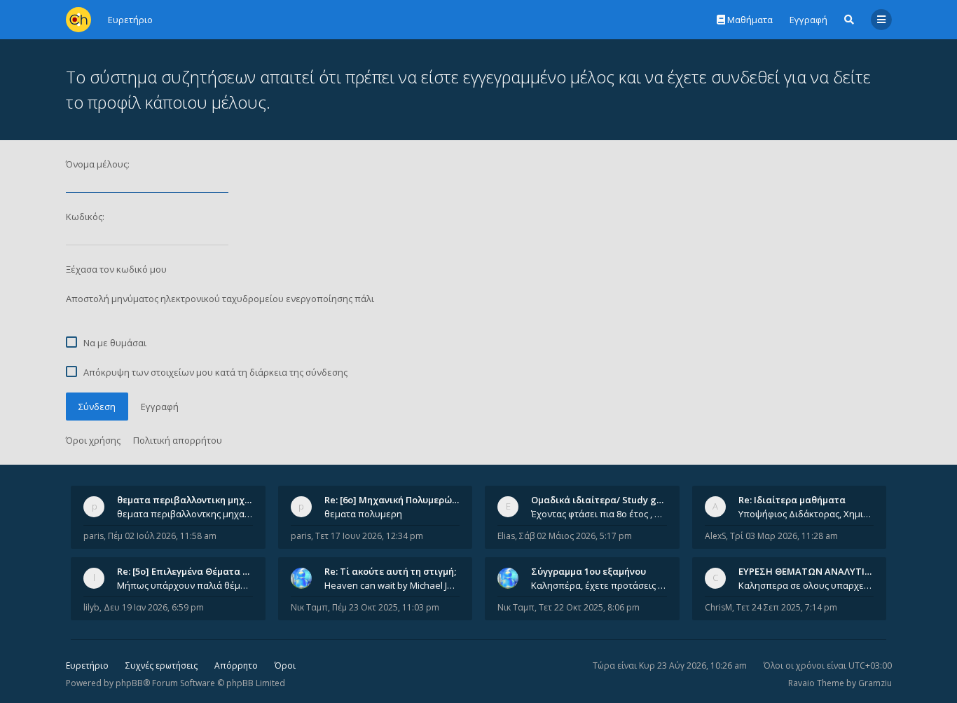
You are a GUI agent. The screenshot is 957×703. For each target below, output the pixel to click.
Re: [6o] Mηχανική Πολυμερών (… (396, 499)
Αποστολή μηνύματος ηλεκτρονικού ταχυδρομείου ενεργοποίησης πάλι (220, 298)
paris (93, 536)
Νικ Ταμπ (309, 607)
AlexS (715, 536)
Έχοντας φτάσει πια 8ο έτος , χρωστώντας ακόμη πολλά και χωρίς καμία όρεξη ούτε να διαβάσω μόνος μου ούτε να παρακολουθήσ (599, 513)
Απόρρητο (236, 665)
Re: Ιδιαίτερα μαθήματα (792, 499)
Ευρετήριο (87, 665)
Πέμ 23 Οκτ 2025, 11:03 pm (385, 607)
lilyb (91, 607)
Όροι (285, 665)
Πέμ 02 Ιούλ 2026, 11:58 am (162, 536)
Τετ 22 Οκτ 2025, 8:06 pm (589, 607)
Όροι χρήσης (93, 440)
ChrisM (718, 607)
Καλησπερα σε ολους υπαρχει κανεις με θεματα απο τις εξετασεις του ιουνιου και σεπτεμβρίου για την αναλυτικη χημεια (806, 585)
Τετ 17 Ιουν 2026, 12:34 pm (369, 536)
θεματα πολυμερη (363, 513)
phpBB (129, 683)
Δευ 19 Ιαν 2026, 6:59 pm (154, 607)
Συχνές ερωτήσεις (161, 665)
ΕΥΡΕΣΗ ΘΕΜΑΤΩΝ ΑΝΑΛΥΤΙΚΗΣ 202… (822, 571)
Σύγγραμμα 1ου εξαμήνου (588, 571)
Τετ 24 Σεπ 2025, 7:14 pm (786, 607)
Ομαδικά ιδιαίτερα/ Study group (604, 499)
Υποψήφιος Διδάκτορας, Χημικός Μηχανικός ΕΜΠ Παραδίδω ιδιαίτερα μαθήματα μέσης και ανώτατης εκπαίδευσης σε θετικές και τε (806, 513)
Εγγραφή (808, 19)
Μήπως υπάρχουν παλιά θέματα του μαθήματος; (185, 585)
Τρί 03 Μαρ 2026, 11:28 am (784, 536)
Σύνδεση (97, 406)
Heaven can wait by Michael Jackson (392, 585)
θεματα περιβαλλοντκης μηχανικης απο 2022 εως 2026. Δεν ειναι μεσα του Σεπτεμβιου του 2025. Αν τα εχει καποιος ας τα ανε (185, 513)
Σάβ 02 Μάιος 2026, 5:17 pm (575, 536)
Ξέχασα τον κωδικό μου (116, 269)
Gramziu (875, 683)
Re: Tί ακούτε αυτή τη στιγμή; (390, 571)
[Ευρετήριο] (78, 19)
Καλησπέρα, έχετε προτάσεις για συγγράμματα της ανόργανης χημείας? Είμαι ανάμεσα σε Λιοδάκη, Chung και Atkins (599, 585)
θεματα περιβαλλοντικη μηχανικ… (194, 499)
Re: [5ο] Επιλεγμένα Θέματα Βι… (188, 571)
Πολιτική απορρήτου (177, 440)
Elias (506, 536)
